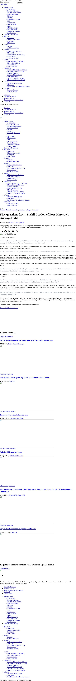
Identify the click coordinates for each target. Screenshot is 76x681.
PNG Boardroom (12, 76)
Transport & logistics (13, 31)
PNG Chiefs (11, 43)
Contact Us (7, 101)
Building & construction (14, 12)
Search (20, 2)
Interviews (22, 210)
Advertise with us (9, 98)
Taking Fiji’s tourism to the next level (14, 415)
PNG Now (10, 85)
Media (9, 26)
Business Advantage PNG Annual (17, 70)
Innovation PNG (12, 65)
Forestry (9, 17)
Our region (10, 41)
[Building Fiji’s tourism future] (27, 484)
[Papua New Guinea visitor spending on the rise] (27, 561)
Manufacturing (11, 24)
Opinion (6, 158)
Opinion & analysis (13, 48)
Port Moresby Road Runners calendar (18, 86)
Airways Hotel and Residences (9, 308)
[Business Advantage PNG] (0, 118)
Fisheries (10, 16)
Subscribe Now (4, 568)
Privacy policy (8, 593)
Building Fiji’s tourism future (11, 452)
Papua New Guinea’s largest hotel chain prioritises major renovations (26, 340)
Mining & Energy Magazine (15, 71)
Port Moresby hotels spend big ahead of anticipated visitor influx (24, 378)
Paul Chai (12, 381)
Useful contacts (11, 56)
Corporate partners (12, 58)
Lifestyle (6, 195)
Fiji (1, 411)
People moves (11, 33)
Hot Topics (7, 149)
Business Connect (12, 90)
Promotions (7, 202)
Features (2, 210)
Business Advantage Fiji (14, 75)
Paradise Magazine (12, 73)
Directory (6, 163)
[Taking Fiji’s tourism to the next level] (27, 447)
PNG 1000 (10, 53)
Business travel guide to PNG (16, 54)
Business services (12, 14)
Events (6, 173)
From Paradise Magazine (14, 83)
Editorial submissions (10, 96)
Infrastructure (11, 23)
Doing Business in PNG (14, 51)
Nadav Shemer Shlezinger (16, 344)
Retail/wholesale (12, 29)
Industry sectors (8, 121)
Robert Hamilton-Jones (16, 418)
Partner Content (12, 91)
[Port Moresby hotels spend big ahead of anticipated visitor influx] (27, 409)
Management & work (13, 39)
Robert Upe (13, 532)
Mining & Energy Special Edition (17, 663)
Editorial (9, 46)
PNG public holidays (13, 63)
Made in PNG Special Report (16, 80)
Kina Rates (7, 95)
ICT (8, 21)
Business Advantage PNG (16, 222)
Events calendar (12, 66)
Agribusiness (11, 9)
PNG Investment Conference (15, 61)
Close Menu (3, 4)
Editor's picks (4, 486)
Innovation (10, 38)
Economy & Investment (11, 34)
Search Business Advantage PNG (12, 1)
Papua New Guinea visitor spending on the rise (18, 529)
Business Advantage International (13, 100)
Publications (7, 181)
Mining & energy (12, 28)
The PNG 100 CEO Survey (15, 78)
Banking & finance (13, 11)
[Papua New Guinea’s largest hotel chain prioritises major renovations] (27, 372)
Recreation (35, 210)
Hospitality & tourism (13, 19)
